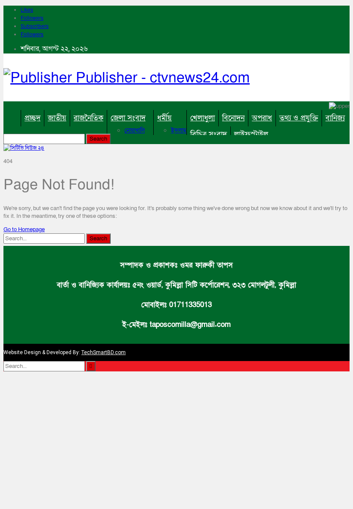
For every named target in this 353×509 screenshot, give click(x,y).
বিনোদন (233, 118)
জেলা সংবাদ (128, 118)
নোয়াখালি (134, 130)
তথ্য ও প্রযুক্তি (298, 118)
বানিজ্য (335, 118)
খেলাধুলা (202, 118)
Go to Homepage (24, 229)
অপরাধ (262, 118)
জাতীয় (57, 118)
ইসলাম (178, 130)
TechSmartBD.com (103, 352)
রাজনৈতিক (88, 118)
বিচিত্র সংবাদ (208, 134)
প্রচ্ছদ (32, 118)
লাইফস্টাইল (251, 134)
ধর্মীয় (164, 118)
